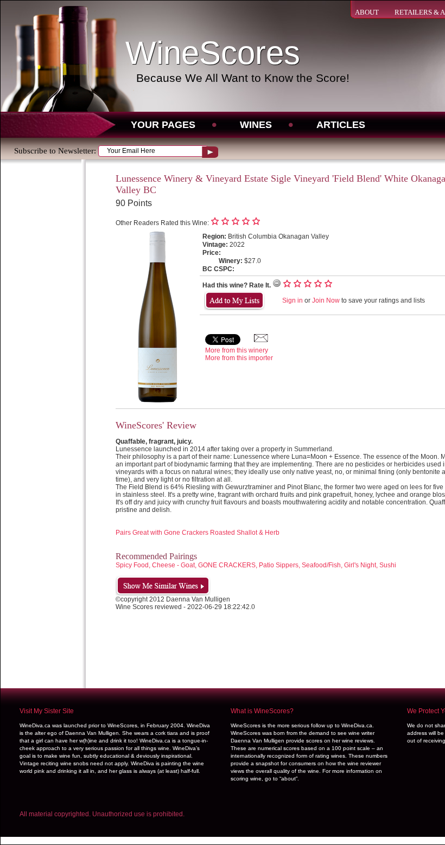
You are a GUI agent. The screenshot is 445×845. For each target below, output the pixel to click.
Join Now (326, 300)
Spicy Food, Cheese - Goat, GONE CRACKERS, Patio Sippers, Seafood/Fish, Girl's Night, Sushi (256, 565)
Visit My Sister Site (47, 711)
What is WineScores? (262, 711)
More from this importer (239, 358)
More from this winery (236, 350)
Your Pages (163, 124)
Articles (340, 124)
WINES (256, 124)
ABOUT (367, 12)
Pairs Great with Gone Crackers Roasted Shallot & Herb (197, 532)
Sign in (292, 300)
